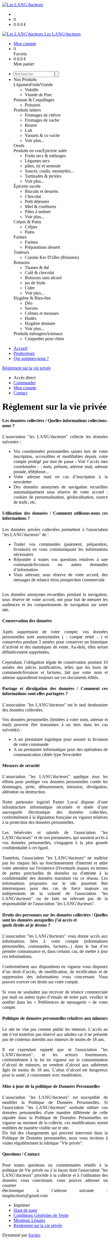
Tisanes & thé (37, 267)
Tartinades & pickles (43, 176)
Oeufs (19, 145)
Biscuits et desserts (41, 191)
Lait (28, 130)
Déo (28, 303)
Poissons (32, 104)
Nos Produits (25, 79)
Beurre (31, 125)
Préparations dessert (42, 247)
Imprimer (22, 1205)
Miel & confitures (40, 206)
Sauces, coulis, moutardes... (49, 171)
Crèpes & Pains (27, 221)
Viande (46, 84)
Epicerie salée (54, 150)
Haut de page (25, 1210)
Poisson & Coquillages (34, 99)
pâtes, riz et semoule (43, 165)
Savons (31, 308)
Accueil (20, 348)
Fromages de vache (42, 120)
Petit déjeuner (37, 201)
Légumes (22, 84)
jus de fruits (35, 282)
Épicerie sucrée (27, 186)
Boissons (22, 262)
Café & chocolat (39, 272)
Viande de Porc (38, 94)
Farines (20, 237)
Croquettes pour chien (44, 338)
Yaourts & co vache (42, 135)
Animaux (54, 333)
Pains (29, 232)
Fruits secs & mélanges (45, 155)
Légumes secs (37, 160)
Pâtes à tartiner (38, 211)
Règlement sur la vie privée (26, 368)
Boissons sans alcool (43, 277)
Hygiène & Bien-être (32, 298)
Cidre (30, 287)
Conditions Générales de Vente (41, 1215)
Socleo (34, 1235)
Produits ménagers (30, 333)
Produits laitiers (27, 110)
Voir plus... (34, 140)
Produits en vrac (28, 150)
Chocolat (33, 196)
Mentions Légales (29, 1220)
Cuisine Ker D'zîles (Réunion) (52, 257)
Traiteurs (21, 252)
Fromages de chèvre (43, 115)
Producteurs (24, 353)
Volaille (31, 89)
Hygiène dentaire (40, 323)
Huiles (30, 318)
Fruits (35, 84)
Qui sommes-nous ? (31, 358)
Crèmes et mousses (42, 313)
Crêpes (31, 226)
